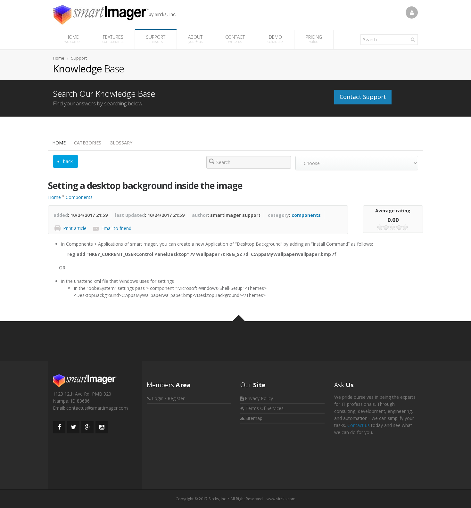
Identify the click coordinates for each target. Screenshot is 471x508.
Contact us (358, 425)
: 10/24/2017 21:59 (81, 215)
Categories (87, 143)
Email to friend (116, 228)
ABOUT (195, 39)
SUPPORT (155, 39)
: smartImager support (226, 215)
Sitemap (253, 418)
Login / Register (168, 398)
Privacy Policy (259, 398)
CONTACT (235, 39)
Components (79, 197)
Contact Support (363, 97)
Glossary (121, 143)
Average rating (392, 211)
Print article (75, 228)
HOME (72, 39)
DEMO (275, 39)
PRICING (314, 39)
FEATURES (113, 39)
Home (59, 143)
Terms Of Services (264, 408)
